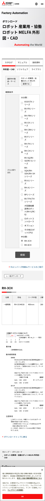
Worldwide (36, 4)
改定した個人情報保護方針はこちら (29, 478)
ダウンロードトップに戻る (15, 436)
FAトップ (5, 452)
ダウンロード (17, 452)
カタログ (9, 62)
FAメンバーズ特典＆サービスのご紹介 (27, 266)
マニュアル (22, 62)
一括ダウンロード (14, 276)
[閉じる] (42, 470)
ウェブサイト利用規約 (15, 490)
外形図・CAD (9, 69)
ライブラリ (36, 69)
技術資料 (36, 62)
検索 (22, 254)
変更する (26, 84)
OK (22, 496)
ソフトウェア (22, 69)
